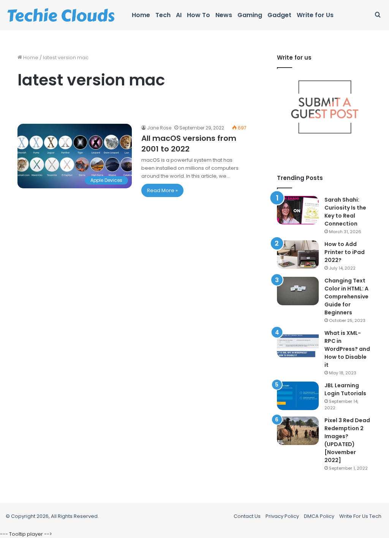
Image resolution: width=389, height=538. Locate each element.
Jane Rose (159, 128)
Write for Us (315, 15)
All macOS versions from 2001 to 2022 (188, 143)
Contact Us (247, 516)
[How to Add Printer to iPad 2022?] (298, 254)
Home (141, 15)
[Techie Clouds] (61, 15)
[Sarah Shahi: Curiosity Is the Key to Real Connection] (298, 210)
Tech (163, 15)
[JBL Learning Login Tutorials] (298, 396)
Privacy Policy (282, 516)
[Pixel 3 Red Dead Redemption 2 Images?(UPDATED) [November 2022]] (298, 431)
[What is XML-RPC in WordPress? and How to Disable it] (298, 343)
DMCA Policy (319, 516)
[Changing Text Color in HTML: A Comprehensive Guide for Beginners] (298, 291)
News (223, 15)
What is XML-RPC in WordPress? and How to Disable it (347, 349)
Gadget (279, 15)
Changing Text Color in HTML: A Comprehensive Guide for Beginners (346, 296)
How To (198, 15)
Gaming (249, 15)
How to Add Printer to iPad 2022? (344, 252)
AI (179, 15)
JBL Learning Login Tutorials (345, 389)
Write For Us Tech (360, 516)
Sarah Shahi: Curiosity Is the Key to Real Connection (345, 211)
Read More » (162, 190)
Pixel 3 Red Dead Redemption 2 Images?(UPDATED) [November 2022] (347, 440)
